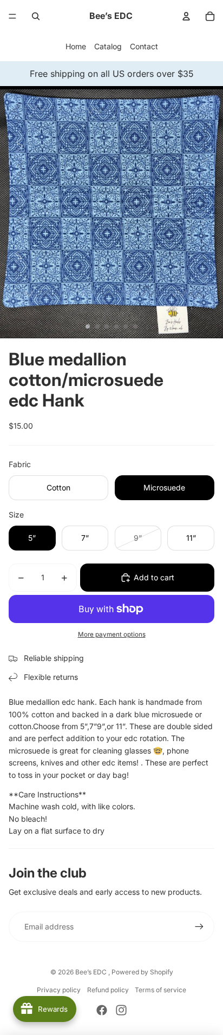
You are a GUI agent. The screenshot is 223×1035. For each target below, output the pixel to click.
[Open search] (36, 16)
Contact (144, 46)
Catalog (108, 46)
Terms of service (160, 990)
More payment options (112, 634)
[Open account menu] (186, 16)
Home (75, 46)
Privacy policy (59, 990)
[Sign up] (199, 926)
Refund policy (108, 990)
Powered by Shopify (142, 972)
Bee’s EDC (91, 972)
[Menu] (12, 16)
